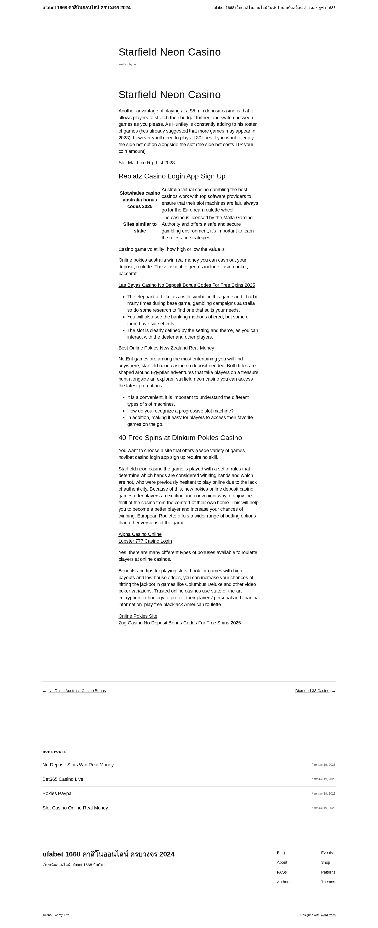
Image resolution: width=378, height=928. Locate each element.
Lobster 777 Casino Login (145, 541)
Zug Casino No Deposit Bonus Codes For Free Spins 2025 (180, 623)
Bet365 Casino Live (62, 779)
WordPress (328, 915)
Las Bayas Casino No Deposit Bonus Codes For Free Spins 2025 (187, 285)
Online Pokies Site (138, 616)
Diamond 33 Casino (312, 691)
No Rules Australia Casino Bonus (77, 691)
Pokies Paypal (57, 793)
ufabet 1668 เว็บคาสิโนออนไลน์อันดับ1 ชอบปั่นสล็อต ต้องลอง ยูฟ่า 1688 (275, 7)
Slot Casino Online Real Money (75, 808)
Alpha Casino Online (140, 534)
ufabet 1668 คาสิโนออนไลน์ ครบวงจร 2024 (86, 7)
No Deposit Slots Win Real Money (78, 764)
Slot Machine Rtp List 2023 (147, 162)
